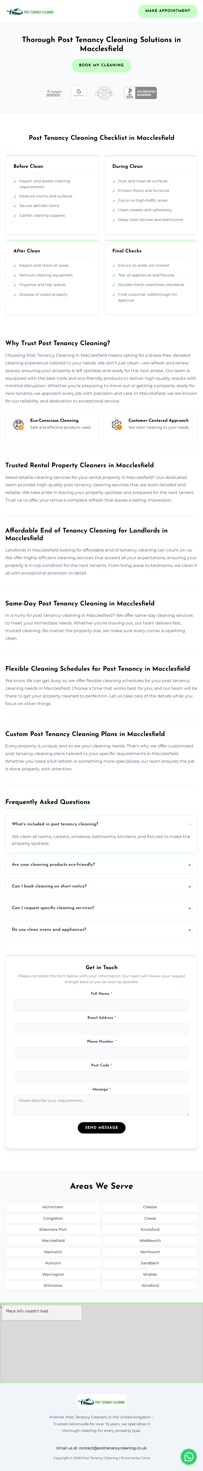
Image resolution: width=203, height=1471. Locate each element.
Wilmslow (53, 1285)
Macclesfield (53, 1240)
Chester (150, 1207)
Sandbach (150, 1263)
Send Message (101, 1128)
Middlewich (150, 1240)
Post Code (101, 1065)
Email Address (101, 1018)
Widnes (150, 1274)
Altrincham (53, 1207)
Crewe (150, 1218)
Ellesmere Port (53, 1229)
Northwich (150, 1252)
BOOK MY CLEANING (101, 65)
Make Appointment (167, 11)
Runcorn (53, 1263)
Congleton (53, 1218)
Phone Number (101, 1042)
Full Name (101, 994)
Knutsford (150, 1229)
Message (102, 1089)
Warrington (53, 1274)
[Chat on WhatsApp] (189, 1457)
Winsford (150, 1285)
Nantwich (53, 1252)
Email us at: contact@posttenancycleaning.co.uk (101, 1448)
